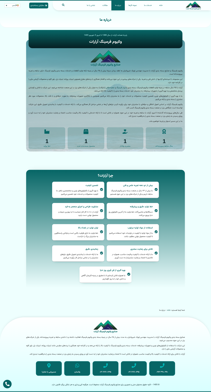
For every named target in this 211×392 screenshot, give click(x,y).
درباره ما (118, 5)
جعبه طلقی (110, 87)
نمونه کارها (132, 5)
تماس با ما (91, 5)
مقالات (105, 5)
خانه (161, 5)
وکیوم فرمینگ (121, 87)
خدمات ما (148, 5)
